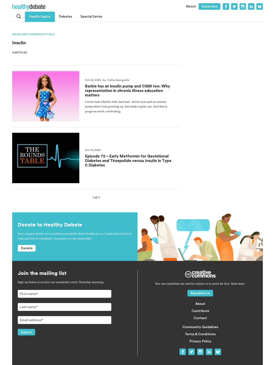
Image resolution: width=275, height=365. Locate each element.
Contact (200, 318)
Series (91, 16)
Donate (27, 248)
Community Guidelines (200, 327)
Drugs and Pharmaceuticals (33, 34)
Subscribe (209, 6)
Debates (65, 16)
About (191, 6)
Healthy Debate (28, 7)
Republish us (200, 293)
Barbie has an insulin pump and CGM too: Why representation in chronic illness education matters (127, 90)
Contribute (200, 311)
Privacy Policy (200, 341)
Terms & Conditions (200, 334)
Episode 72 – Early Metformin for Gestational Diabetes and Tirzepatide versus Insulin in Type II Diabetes (128, 160)
